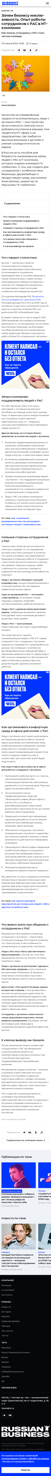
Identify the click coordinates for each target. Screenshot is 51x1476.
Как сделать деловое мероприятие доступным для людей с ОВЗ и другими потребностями (25, 904)
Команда (6, 1285)
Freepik (22, 1119)
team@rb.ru (7, 1408)
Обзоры (5, 1326)
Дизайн (5, 1377)
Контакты (6, 1295)
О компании (7, 1290)
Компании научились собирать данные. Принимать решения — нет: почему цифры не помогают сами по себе (18, 1198)
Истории (6, 1312)
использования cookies (14, 1459)
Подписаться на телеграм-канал (25, 1140)
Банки (4, 1357)
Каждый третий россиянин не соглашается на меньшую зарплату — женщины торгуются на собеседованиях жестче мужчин (18, 1260)
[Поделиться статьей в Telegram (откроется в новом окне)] (18, 50)
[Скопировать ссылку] (36, 50)
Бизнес (5, 1362)
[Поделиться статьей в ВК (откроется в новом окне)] (24, 50)
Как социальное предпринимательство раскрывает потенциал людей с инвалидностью (21, 521)
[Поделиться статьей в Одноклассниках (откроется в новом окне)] (30, 50)
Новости (6, 1307)
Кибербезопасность (12, 1372)
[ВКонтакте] (10, 1415)
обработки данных (39, 1459)
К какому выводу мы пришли (18, 246)
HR (12, 11)
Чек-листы (7, 1331)
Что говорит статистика (16, 217)
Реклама (6, 1348)
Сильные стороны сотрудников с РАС (23, 228)
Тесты (4, 1336)
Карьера (6, 1367)
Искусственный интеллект (15, 1353)
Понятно (25, 1470)
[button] (47, 3)
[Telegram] (3, 1415)
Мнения (5, 11)
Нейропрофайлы (10, 1321)
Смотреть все (9, 1387)
